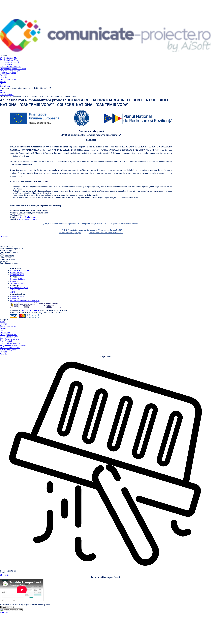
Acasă (2, 90)
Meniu (2, 322)
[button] (4, 612)
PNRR (2, 92)
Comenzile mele (17, 275)
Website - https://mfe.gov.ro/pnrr (70, 233)
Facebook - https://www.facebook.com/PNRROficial (106, 233)
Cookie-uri (14, 281)
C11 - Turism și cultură (9, 62)
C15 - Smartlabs (6, 64)
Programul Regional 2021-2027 (13, 69)
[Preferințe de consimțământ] (11, 609)
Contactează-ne (17, 296)
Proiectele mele (17, 272)
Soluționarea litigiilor (19, 288)
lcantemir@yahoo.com (26, 217)
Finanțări (3, 77)
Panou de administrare (19, 270)
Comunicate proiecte (30, 310)
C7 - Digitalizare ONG (9, 60)
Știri (1, 84)
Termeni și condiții (18, 283)
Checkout (4, 575)
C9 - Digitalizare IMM (8, 58)
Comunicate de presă (9, 79)
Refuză (3, 607)
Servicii (3, 82)
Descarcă (4, 236)
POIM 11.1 (4, 75)
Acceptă (10, 607)
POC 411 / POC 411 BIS (10, 71)
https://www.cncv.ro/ (28, 219)
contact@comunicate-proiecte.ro (24, 300)
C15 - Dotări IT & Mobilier (10, 66)
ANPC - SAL (15, 290)
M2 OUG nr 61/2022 (8, 73)
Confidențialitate (17, 279)
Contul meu (5, 86)
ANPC (12, 292)
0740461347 (15, 298)
